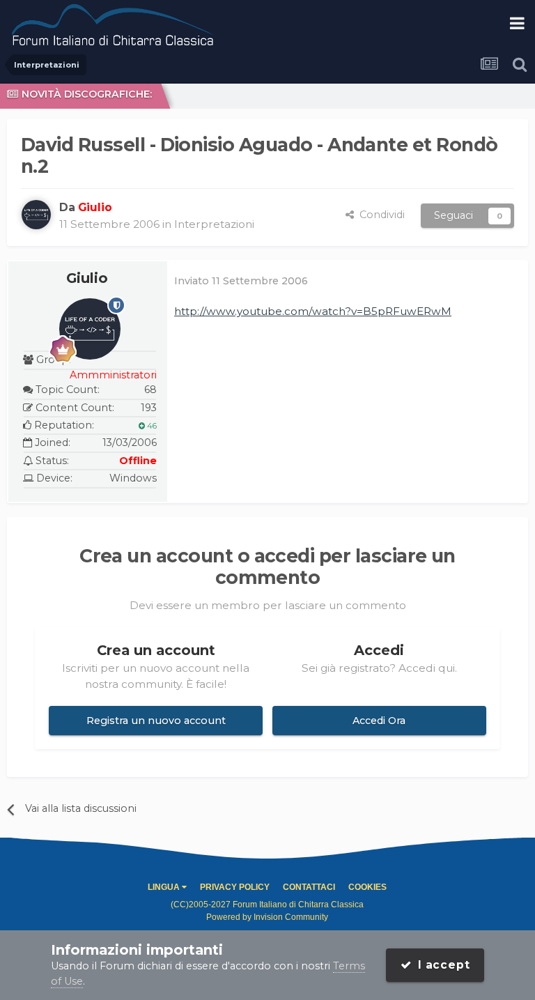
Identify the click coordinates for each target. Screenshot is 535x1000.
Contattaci (309, 887)
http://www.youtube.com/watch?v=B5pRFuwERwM (312, 311)
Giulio (87, 278)
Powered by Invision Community (267, 917)
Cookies (367, 887)
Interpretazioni (214, 224)
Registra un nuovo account (156, 720)
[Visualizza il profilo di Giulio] (36, 214)
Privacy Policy (235, 887)
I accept (441, 964)
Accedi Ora (378, 720)
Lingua (165, 887)
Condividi (379, 214)
